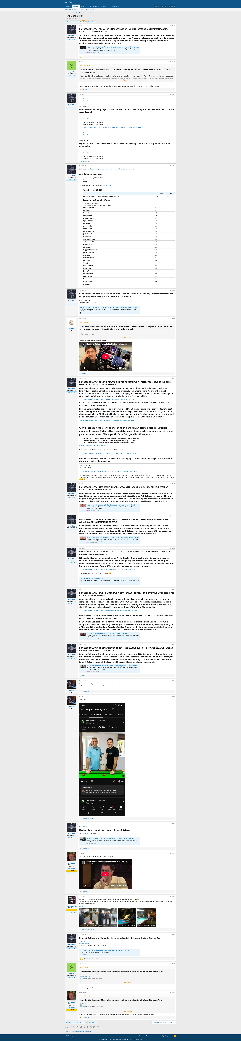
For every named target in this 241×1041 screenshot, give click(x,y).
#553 (173, 680)
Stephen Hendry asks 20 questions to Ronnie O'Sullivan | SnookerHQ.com (111, 838)
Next (93, 22)
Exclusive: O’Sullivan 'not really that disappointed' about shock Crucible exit (111, 505)
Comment (82, 941)
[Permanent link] (108, 32)
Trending (82, 9)
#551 (173, 589)
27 (80, 22)
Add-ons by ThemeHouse (136, 1039)
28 (83, 22)
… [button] (74, 22)
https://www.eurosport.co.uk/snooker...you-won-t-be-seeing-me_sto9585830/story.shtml (108, 610)
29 (86, 22)
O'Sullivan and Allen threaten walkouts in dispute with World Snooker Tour (105, 950)
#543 (173, 94)
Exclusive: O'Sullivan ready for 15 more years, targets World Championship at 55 (113, 47)
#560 (173, 992)
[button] (86, 6)
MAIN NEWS (83, 827)
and (88, 818)
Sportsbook (93, 6)
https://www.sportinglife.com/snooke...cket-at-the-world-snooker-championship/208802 (108, 471)
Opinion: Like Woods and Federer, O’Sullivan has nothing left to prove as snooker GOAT (115, 537)
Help (166, 1036)
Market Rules (106, 185)
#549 (173, 516)
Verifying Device (84, 161)
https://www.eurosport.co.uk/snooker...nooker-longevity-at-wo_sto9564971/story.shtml (107, 399)
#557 (173, 896)
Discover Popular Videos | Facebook (91, 578)
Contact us (142, 1036)
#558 (173, 934)
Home (68, 6)
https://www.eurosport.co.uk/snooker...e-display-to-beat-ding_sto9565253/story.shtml (107, 420)
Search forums (90, 9)
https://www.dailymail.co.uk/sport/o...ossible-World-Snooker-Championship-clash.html (107, 453)
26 (77, 22)
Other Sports (87, 101)
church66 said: (84, 65)
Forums (75, 6)
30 (89, 22)
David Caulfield (86, 833)
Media (83, 6)
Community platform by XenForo (114, 1039)
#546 (173, 318)
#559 (173, 963)
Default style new (71, 1036)
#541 (173, 25)
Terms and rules (150, 1036)
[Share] (170, 26)
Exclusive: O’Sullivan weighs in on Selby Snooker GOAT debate (107, 633)
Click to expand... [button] (127, 81)
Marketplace (116, 6)
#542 (173, 62)
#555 (173, 823)
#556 (173, 853)
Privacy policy (160, 1036)
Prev (68, 22)
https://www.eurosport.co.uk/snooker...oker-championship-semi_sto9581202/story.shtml (108, 569)
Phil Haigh (82, 945)
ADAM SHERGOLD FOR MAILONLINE (93, 445)
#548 (173, 483)
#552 (173, 644)
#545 (173, 290)
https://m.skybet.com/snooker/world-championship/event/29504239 (113, 169)
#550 (173, 548)
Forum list (75, 9)
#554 (173, 696)
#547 (173, 378)
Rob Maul (86, 119)
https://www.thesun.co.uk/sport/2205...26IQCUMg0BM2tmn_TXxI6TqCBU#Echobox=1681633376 (111, 127)
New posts (68, 9)
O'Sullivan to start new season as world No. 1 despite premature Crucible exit (112, 666)
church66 (69, 19)
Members (104, 6)
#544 (173, 166)
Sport (84, 99)
